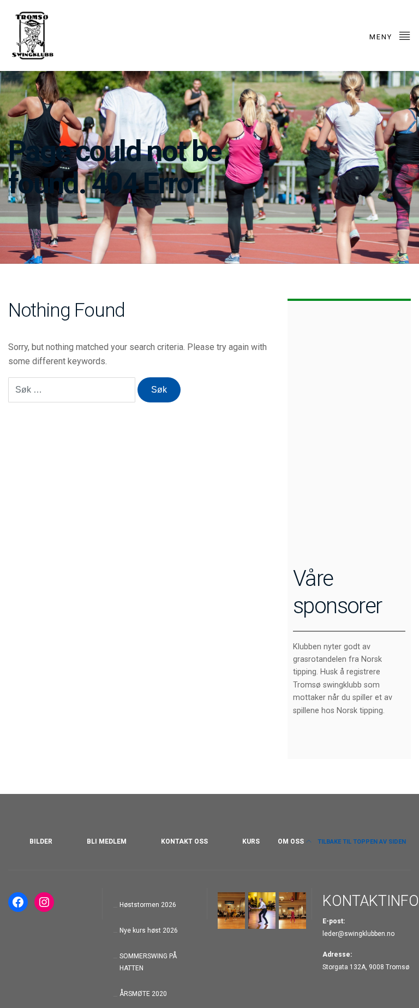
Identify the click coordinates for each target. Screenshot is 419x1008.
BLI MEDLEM (107, 841)
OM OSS (291, 841)
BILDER (40, 841)
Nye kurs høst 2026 (148, 930)
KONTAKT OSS (184, 841)
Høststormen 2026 (147, 905)
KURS (251, 841)
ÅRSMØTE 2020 (143, 994)
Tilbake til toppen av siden (361, 841)
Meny (382, 37)
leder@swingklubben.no (358, 934)
